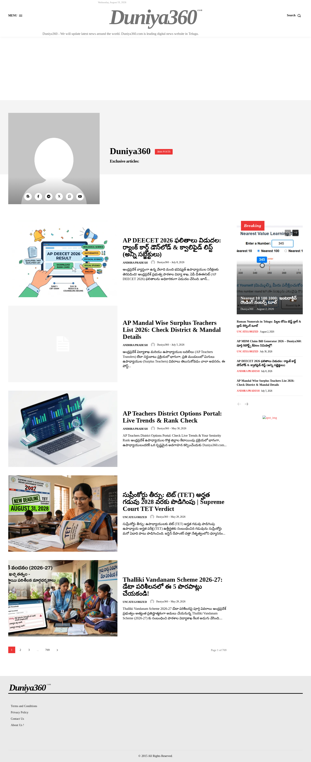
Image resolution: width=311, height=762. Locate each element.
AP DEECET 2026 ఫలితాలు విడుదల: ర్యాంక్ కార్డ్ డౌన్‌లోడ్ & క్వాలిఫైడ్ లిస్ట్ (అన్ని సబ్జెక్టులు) (172, 247)
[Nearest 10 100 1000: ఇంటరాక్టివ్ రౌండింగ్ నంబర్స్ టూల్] (270, 270)
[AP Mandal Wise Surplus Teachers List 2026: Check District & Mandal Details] (62, 344)
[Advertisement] (155, 68)
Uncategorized (135, 517)
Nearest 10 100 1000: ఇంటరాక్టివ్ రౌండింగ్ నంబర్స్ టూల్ (269, 300)
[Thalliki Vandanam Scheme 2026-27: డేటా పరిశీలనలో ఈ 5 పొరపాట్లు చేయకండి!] (62, 598)
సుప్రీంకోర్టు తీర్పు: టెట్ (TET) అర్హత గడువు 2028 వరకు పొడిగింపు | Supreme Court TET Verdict (173, 501)
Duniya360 (163, 262)
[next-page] (57, 650)
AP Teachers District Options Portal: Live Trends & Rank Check (172, 417)
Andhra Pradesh (135, 262)
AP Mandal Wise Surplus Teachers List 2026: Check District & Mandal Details (172, 329)
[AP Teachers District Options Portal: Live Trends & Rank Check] (62, 429)
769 (47, 649)
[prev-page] (288, 233)
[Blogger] (28, 196)
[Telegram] (48, 196)
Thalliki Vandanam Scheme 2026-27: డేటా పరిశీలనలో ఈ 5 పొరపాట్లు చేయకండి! (173, 586)
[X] (59, 196)
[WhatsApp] (69, 196)
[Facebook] (38, 196)
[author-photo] (153, 262)
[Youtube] (80, 196)
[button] (295, 15)
